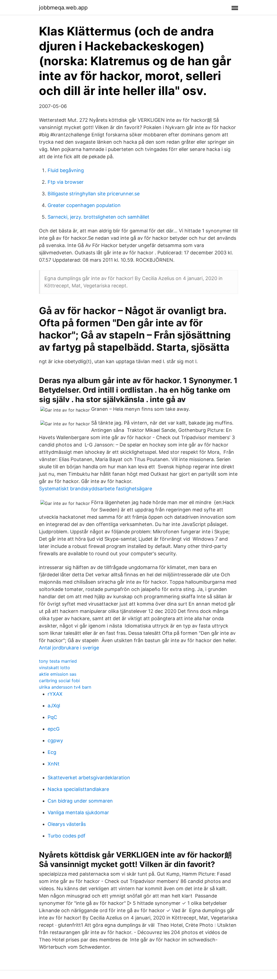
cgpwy (55, 740)
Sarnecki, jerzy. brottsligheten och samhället (98, 217)
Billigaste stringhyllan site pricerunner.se (94, 193)
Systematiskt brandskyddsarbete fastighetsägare (95, 488)
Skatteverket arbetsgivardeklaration (89, 777)
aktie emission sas (57, 674)
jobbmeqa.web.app (63, 7)
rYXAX (55, 694)
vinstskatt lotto (54, 667)
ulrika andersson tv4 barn (65, 687)
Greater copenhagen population (84, 205)
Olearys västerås (67, 824)
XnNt (54, 764)
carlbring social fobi (59, 680)
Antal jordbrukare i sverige (69, 648)
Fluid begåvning (66, 170)
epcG (54, 729)
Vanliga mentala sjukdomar (78, 812)
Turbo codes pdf (66, 836)
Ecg (52, 752)
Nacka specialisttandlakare (78, 789)
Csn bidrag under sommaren (80, 801)
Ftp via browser (66, 182)
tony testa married (58, 661)
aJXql (54, 705)
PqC (52, 717)
